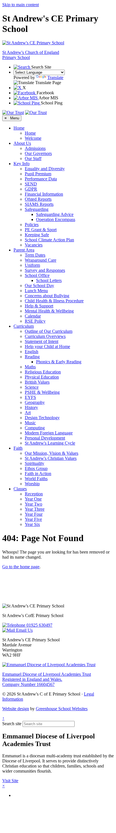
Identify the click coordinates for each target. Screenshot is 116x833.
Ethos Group (36, 468)
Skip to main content (20, 4)
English (31, 351)
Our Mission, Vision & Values (51, 453)
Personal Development (45, 438)
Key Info (22, 163)
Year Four (34, 514)
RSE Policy (35, 321)
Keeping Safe (37, 234)
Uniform (32, 265)
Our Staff (33, 158)
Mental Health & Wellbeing (49, 311)
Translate (55, 77)
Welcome (33, 138)
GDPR (31, 189)
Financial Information (44, 194)
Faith (18, 448)
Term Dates (35, 255)
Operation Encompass (55, 219)
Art (28, 412)
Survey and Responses (45, 270)
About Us (22, 143)
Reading (32, 356)
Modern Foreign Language (49, 432)
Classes (20, 488)
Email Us (24, 630)
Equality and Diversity (45, 168)
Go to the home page (20, 566)
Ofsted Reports (38, 199)
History (31, 407)
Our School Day (39, 285)
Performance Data (41, 178)
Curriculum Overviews (45, 336)
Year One (33, 499)
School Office (37, 275)
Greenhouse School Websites (62, 708)
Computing (35, 427)
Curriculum (24, 326)
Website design (15, 708)
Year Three (34, 509)
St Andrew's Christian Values (51, 458)
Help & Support (39, 305)
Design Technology (42, 417)
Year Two (33, 504)
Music (30, 422)
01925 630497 (38, 625)
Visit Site (10, 780)
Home (19, 128)
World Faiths (36, 478)
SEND (31, 184)
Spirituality (34, 463)
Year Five (33, 519)
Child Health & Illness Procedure (54, 300)
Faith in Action (38, 473)
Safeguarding (36, 209)
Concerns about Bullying (47, 295)
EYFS (30, 397)
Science (32, 387)
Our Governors (38, 153)
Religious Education (43, 372)
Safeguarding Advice (54, 214)
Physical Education (42, 377)
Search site (11, 723)
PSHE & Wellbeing (42, 392)
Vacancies (34, 244)
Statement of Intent (41, 341)
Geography (35, 402)
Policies (32, 224)
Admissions (35, 148)
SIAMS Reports (39, 204)
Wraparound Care (40, 260)
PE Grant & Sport (41, 229)
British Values (37, 382)
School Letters (49, 280)
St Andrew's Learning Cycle (50, 443)
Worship (32, 483)
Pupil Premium (38, 173)
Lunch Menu (36, 290)
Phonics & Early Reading (58, 361)
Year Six (32, 524)
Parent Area (24, 250)
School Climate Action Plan (49, 239)
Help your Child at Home (47, 346)
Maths (30, 366)
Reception (34, 493)
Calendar (33, 316)
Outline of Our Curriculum (48, 331)
